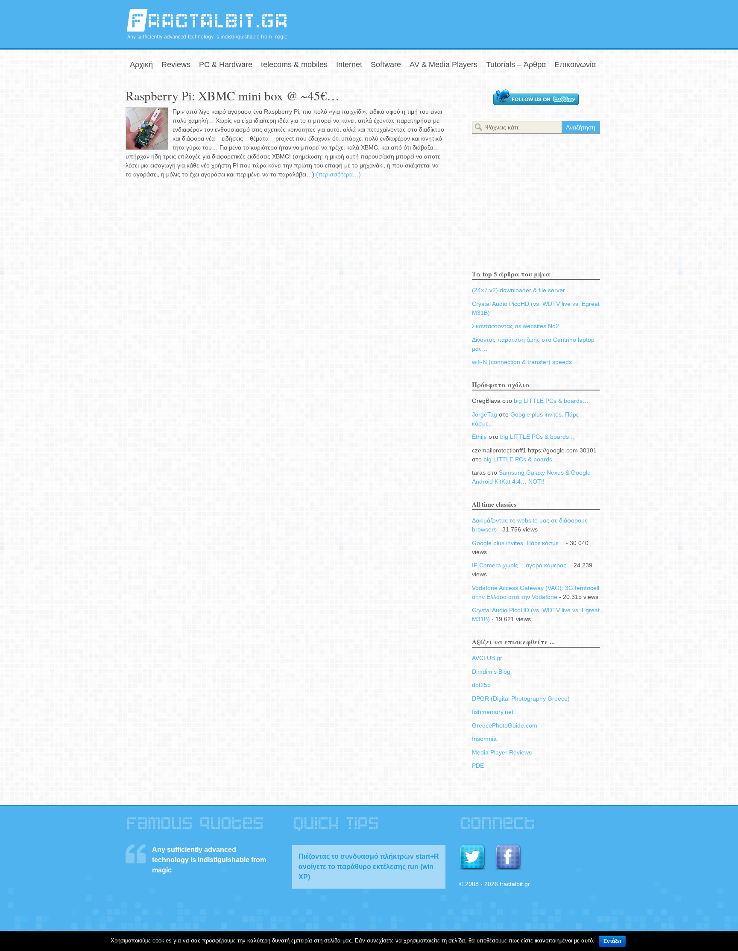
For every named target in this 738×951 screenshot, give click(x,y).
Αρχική (141, 64)
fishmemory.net (492, 711)
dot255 (481, 684)
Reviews (175, 64)
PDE (478, 765)
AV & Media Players (443, 64)
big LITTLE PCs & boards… (551, 400)
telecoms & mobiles (294, 64)
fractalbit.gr (207, 24)
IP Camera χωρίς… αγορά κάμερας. (520, 565)
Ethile (479, 436)
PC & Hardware (225, 64)
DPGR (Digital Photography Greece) (521, 698)
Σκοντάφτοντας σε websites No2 (515, 326)
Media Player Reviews (502, 752)
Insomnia (484, 738)
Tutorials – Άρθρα (516, 64)
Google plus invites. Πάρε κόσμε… (518, 543)
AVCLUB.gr (487, 658)
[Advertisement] (512, 22)
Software (386, 64)
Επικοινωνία (575, 64)
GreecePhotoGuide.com (504, 725)
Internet (349, 64)
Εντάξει (612, 941)
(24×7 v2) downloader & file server (518, 290)
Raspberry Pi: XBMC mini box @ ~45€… (232, 95)
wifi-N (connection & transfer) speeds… (525, 361)
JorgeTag (484, 414)
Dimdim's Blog (491, 671)
